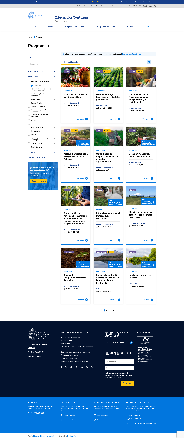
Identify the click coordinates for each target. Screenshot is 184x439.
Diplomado (68, 252)
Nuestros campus (35, 356)
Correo (152, 2)
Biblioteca (117, 2)
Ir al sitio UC (32, 2)
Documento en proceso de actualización (118, 354)
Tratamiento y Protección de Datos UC (74, 361)
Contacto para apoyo (104, 415)
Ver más (82, 119)
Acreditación (144, 332)
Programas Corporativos (107, 27)
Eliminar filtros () (71, 62)
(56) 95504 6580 (38, 352)
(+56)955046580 (135, 6)
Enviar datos (127, 383)
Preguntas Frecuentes (69, 358)
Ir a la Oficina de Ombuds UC (145, 423)
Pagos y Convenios (119, 6)
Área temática (42, 77)
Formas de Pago (67, 340)
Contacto (31, 348)
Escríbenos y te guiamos (131, 54)
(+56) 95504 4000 (37, 413)
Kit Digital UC (71, 436)
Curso (67, 71)
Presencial (133, 284)
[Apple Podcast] (92, 367)
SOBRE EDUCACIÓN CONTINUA (74, 332)
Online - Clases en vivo (72, 103)
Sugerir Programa (39, 181)
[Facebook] (61, 367)
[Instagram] (76, 367)
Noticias (130, 27)
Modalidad (42, 152)
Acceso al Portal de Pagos (70, 337)
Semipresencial (102, 106)
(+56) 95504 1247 (135, 418)
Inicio (35, 27)
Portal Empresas (102, 6)
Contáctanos (148, 6)
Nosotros (51, 27)
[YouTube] (82, 367)
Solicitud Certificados (85, 6)
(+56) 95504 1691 (135, 415)
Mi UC (142, 2)
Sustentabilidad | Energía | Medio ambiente (42, 90)
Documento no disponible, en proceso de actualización (118, 334)
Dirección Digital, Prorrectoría (43, 436)
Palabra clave (34, 58)
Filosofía (99, 210)
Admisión (94, 2)
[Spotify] (87, 367)
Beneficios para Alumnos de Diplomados (75, 352)
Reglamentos (66, 343)
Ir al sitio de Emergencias (73, 420)
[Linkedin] (71, 367)
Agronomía (37, 86)
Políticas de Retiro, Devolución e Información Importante (77, 348)
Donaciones (130, 2)
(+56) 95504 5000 (70, 415)
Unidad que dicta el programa (42, 158)
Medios (106, 2)
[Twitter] (66, 367)
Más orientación (102, 420)
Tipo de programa (42, 72)
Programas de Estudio (76, 27)
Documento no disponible (119, 343)
